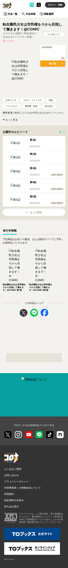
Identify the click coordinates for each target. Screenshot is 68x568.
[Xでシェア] (23, 313)
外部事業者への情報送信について (22, 487)
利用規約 (9, 493)
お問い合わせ (11, 475)
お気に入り (55, 34)
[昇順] (60, 131)
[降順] (64, 131)
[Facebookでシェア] (44, 312)
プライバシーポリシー (16, 481)
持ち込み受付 (11, 506)
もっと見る (36, 212)
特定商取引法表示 (14, 500)
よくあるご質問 (12, 468)
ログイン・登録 (55, 4)
